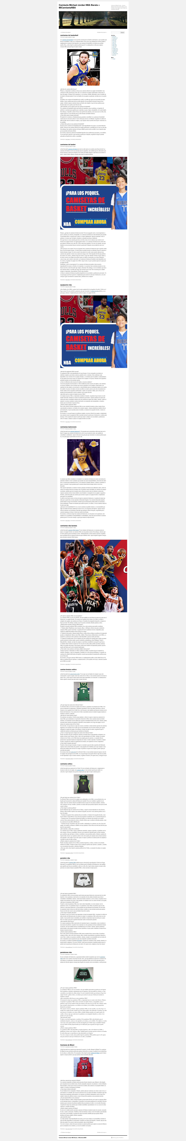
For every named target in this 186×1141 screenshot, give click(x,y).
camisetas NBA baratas (73, 530)
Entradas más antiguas (65, 32)
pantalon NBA (72, 862)
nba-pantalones (69, 947)
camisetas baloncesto (68, 427)
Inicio (61, 27)
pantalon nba (65, 858)
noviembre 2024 (115, 49)
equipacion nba (66, 285)
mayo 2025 (114, 41)
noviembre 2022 (115, 53)
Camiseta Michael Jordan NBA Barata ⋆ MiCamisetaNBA (79, 6)
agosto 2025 (114, 39)
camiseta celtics (66, 764)
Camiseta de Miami (67, 1045)
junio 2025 (114, 40)
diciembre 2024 (115, 48)
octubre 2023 (114, 52)
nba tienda (79, 940)
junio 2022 (114, 55)
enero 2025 (114, 47)
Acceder (113, 58)
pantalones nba (66, 952)
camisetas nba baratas (68, 526)
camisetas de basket (67, 144)
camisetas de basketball (69, 35)
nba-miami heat (69, 1128)
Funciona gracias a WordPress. (118, 1137)
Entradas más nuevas (102, 32)
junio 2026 (114, 36)
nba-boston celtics (69, 758)
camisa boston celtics (68, 669)
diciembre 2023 (115, 51)
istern (74, 37)
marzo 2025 (114, 44)
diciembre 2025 (115, 38)
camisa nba (73, 752)
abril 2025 (114, 43)
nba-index (68, 139)
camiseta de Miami (95, 1053)
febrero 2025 (114, 45)
